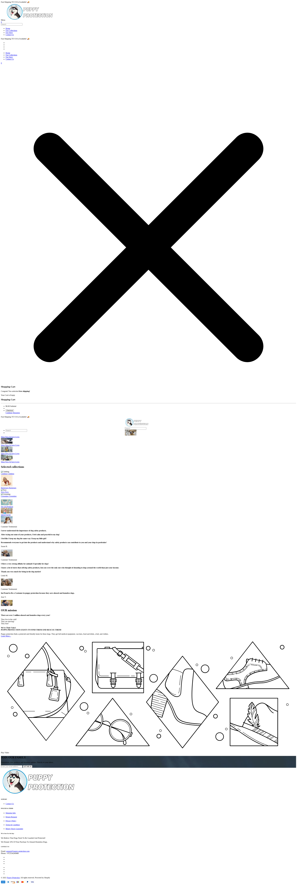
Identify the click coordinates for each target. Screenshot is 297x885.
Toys (3, 492)
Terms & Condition (13, 825)
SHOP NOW (6, 515)
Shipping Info (11, 813)
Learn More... (6, 636)
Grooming (5, 496)
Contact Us (10, 35)
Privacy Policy (11, 821)
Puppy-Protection (13, 878)
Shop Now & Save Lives (10, 437)
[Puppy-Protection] (29, 20)
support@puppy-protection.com (17, 851)
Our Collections (11, 31)
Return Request (11, 817)
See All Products (7, 507)
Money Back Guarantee (14, 829)
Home (8, 28)
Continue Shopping (13, 413)
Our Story (9, 33)
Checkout (9, 410)
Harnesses (5, 488)
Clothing (4, 474)
